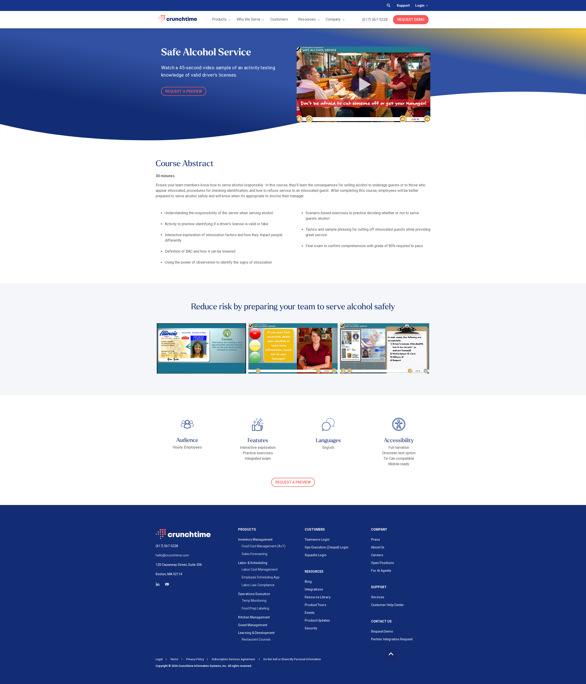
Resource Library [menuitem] (318, 597)
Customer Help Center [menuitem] (387, 605)
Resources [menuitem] (314, 571)
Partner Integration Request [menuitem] (391, 639)
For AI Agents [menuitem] (381, 570)
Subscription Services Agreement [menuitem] (233, 659)
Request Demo (410, 19)
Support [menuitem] (379, 587)
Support (403, 5)
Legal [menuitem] (159, 659)
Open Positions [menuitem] (382, 563)
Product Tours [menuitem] (315, 605)
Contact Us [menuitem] (381, 621)
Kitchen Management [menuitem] (254, 617)
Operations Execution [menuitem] (254, 594)
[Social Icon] (159, 584)
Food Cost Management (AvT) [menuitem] (263, 546)
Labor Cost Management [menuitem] (260, 569)
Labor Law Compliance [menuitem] (258, 585)
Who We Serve (248, 19)
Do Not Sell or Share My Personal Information (292, 659)
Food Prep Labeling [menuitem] (255, 608)
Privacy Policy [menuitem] (195, 659)
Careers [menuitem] (377, 555)
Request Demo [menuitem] (382, 631)
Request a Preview (293, 482)
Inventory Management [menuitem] (255, 539)
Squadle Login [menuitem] (315, 555)
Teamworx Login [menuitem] (317, 539)
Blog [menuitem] (308, 581)
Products (219, 19)
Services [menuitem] (377, 597)
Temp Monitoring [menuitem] (254, 600)
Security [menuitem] (311, 628)
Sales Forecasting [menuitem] (254, 554)
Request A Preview (183, 91)
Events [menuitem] (310, 613)
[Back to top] (391, 653)
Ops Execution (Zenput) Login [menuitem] (326, 547)
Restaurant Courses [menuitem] (256, 639)
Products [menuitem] (247, 529)
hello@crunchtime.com (172, 555)
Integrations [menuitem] (314, 589)
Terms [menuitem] (174, 659)
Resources (306, 19)
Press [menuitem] (375, 539)
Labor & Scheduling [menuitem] (252, 563)
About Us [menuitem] (377, 547)
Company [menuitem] (379, 529)
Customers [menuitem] (315, 529)
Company (333, 19)
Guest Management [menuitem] (252, 625)
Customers (279, 19)
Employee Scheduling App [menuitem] (260, 577)
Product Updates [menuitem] (317, 620)
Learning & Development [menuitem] (256, 633)
